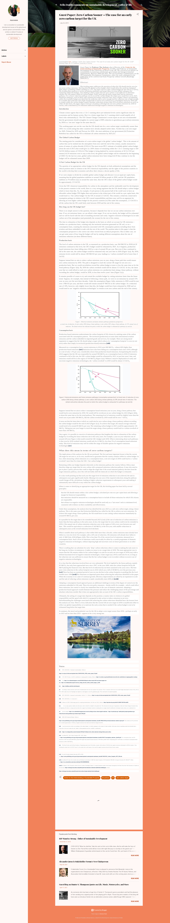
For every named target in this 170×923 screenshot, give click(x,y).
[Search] (141, 5)
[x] (59, 711)
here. (70, 62)
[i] (59, 669)
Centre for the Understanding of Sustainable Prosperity (107, 68)
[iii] (60, 680)
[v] (59, 689)
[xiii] (108, 343)
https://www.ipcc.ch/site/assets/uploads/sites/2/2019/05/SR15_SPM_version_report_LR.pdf (111, 695)
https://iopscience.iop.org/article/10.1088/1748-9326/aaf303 (116, 702)
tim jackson (105, 778)
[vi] (60, 695)
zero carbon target (122, 778)
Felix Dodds (14, 20)
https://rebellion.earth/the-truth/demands (71, 686)
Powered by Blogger (100, 910)
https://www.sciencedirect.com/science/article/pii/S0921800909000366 (74, 762)
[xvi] (61, 572)
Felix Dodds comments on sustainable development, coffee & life (96, 4)
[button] (137, 14)
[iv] (60, 686)
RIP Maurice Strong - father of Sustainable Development (83, 838)
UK (113, 778)
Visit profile (14, 38)
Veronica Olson (103, 914)
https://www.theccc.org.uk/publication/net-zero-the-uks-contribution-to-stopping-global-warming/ (116, 677)
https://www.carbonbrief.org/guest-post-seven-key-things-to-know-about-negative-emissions (88, 711)
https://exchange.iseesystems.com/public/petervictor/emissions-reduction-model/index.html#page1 (85, 767)
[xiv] (81, 349)
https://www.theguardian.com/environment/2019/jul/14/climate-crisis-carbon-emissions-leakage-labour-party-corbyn (86, 731)
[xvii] (74, 574)
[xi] (60, 717)
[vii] (60, 698)
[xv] (69, 446)
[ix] (60, 705)
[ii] (59, 677)
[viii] (60, 702)
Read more (135, 855)
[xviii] (116, 579)
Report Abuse (6, 62)
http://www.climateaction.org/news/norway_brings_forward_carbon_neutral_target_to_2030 (80, 682)
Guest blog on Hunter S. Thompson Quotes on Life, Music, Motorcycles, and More (94, 884)
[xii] (60, 726)
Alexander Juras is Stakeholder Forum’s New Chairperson (83, 861)
